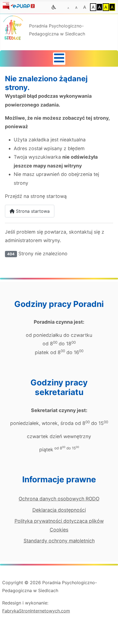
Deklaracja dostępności (59, 510)
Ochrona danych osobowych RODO (59, 499)
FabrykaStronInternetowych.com (36, 611)
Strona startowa (32, 211)
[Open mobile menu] (59, 58)
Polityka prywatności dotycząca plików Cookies (59, 525)
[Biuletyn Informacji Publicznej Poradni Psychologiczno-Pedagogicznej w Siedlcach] (6, 5)
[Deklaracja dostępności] (53, 7)
